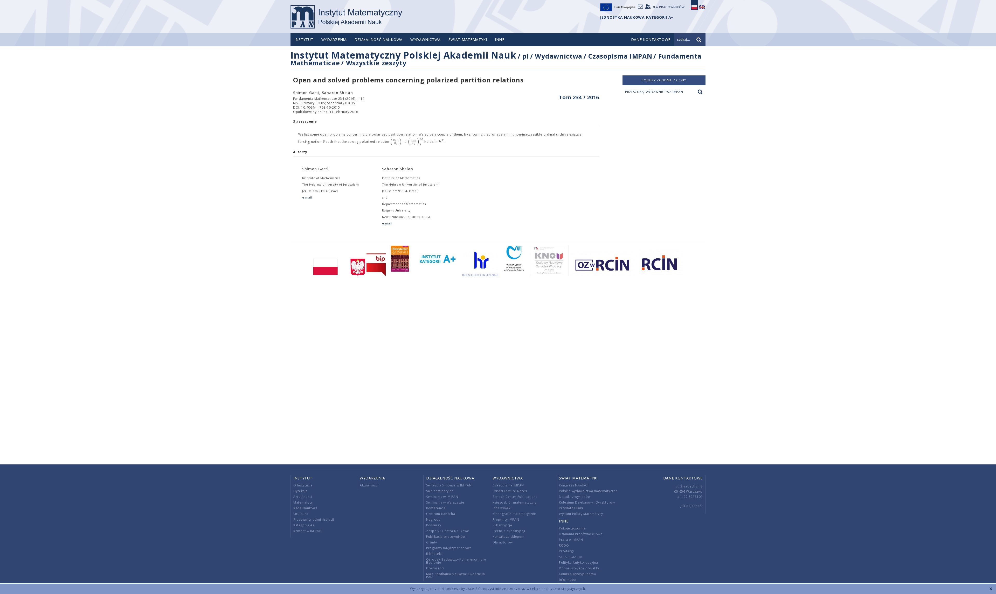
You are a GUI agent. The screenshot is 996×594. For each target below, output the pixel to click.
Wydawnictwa (425, 39)
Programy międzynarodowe (449, 548)
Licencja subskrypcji (509, 531)
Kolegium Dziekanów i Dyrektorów (587, 502)
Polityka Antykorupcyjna (578, 562)
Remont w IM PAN (307, 531)
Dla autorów (503, 542)
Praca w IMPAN (571, 540)
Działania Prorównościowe (581, 534)
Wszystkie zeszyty (376, 62)
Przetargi (566, 551)
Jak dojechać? (692, 506)
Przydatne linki (571, 508)
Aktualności (302, 496)
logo (346, 17)
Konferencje (436, 508)
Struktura (300, 514)
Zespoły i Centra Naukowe (447, 531)
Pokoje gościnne (572, 528)
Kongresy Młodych (574, 485)
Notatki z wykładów (575, 496)
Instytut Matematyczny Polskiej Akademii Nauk (403, 55)
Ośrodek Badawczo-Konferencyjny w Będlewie (456, 561)
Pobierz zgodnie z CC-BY (664, 80)
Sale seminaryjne (440, 491)
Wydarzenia (334, 39)
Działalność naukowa (379, 39)
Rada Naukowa (305, 508)
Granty (431, 542)
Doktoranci (435, 568)
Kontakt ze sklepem (508, 536)
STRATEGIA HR (570, 557)
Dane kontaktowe (683, 478)
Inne (499, 39)
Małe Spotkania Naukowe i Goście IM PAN (456, 575)
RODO (564, 545)
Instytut (304, 39)
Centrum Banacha (440, 514)
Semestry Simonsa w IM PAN (449, 485)
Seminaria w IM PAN (442, 496)
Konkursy (433, 525)
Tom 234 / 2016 (579, 97)
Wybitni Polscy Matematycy (581, 514)
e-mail (307, 197)
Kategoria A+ (303, 525)
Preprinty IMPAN (506, 519)
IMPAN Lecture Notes (510, 491)
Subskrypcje (502, 525)
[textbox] (557, 134)
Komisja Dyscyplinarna (577, 574)
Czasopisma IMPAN (620, 56)
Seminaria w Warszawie (445, 502)
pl (525, 56)
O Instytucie (303, 485)
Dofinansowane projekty (579, 568)
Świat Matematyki (467, 39)
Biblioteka (434, 553)
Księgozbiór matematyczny (515, 502)
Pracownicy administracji (313, 519)
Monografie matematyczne (514, 514)
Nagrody (433, 519)
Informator (568, 579)
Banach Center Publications (515, 496)
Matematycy (303, 502)
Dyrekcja (300, 491)
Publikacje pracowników (445, 536)
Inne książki (502, 508)
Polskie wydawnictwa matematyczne (588, 491)
